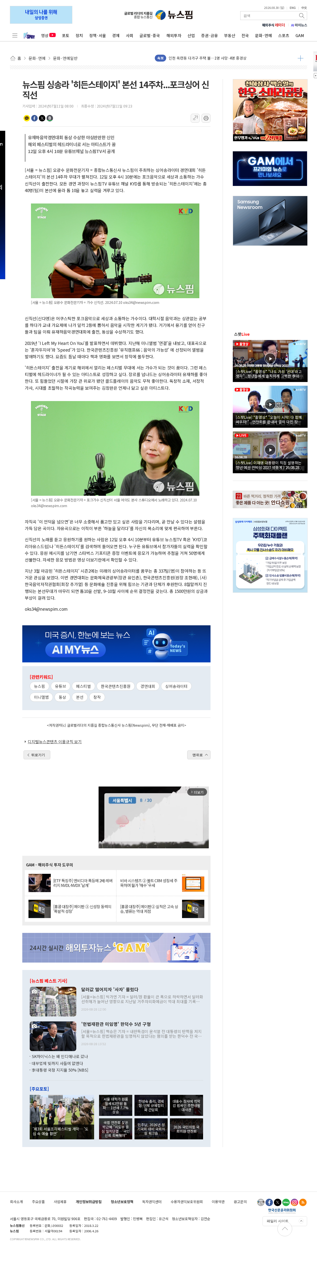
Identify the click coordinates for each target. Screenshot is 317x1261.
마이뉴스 (299, 25)
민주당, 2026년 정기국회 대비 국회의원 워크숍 (151, 1129)
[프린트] (206, 118)
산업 (191, 35)
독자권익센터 (151, 1201)
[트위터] (277, 1202)
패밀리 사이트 (278, 1221)
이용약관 (218, 1201)
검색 (302, 16)
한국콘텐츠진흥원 (116, 686)
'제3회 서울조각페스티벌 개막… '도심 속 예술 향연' (60, 1130)
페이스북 (34, 118)
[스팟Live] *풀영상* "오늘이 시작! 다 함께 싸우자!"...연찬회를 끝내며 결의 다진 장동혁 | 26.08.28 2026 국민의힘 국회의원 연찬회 (270, 419)
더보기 (300, 58)
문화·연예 (263, 35)
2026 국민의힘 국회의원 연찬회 (186, 1129)
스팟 (242, 334)
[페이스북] (269, 1202)
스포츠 (283, 35)
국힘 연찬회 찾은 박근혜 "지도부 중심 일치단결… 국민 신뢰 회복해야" (116, 1129)
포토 (65, 35)
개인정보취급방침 (89, 1201)
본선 (79, 697)
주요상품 (38, 1201)
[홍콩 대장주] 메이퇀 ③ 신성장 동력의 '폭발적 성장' (82, 909)
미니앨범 (41, 697)
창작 (97, 697)
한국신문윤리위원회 (282, 1211)
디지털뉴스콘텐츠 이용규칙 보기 (55, 741)
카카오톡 (27, 118)
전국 (245, 35)
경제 (116, 35)
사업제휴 (60, 1201)
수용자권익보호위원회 (187, 1201)
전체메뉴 (15, 35)
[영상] (270, 360)
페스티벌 (83, 686)
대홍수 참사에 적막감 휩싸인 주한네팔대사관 (186, 1105)
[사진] (53, 1001)
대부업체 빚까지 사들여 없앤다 (57, 1063)
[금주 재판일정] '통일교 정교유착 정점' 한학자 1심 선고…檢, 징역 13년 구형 (228, 58)
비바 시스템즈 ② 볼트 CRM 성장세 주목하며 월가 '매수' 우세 (148, 883)
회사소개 (16, 1201)
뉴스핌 (39, 686)
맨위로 (197, 755)
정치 (79, 35)
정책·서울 (97, 35)
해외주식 (273, 25)
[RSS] (303, 1202)
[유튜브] (260, 1202)
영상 (45, 35)
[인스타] (294, 1202)
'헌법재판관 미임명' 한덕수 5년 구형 (116, 1024)
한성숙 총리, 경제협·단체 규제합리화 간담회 (151, 1105)
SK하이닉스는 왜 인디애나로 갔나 (60, 1056)
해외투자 (173, 35)
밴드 (50, 118)
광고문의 (240, 1201)
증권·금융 (209, 35)
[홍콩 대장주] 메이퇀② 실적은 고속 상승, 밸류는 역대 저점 (149, 909)
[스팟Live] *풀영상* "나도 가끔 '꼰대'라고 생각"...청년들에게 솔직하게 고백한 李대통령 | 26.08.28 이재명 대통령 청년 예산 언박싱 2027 (269, 373)
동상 (62, 697)
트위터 (42, 118)
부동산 (229, 35)
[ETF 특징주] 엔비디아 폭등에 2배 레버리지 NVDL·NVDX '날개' (82, 883)
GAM (299, 35)
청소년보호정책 (122, 1201)
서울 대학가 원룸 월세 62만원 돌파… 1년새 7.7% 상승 (116, 1105)
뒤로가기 (38, 755)
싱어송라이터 (176, 686)
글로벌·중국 (149, 35)
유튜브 (60, 686)
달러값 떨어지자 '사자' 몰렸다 (109, 989)
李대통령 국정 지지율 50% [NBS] (60, 1070)
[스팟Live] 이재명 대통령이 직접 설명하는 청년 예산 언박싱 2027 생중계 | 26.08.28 (268, 464)
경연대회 (147, 686)
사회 (129, 35)
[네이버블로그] (286, 1202)
